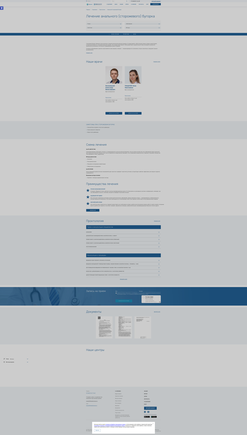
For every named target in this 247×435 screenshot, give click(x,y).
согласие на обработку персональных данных (115, 424)
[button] (1, 8)
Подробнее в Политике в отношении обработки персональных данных (109, 425)
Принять (97, 430)
